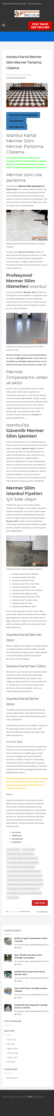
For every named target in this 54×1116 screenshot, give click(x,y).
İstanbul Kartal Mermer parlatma (24, 863)
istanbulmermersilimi (16, 78)
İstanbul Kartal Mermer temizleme (24, 889)
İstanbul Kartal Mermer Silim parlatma (26, 880)
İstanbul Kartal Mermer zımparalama (25, 893)
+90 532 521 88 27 (16, 121)
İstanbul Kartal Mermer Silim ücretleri (26, 884)
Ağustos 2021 (12, 1048)
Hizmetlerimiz (17, 839)
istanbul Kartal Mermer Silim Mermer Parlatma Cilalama (24, 62)
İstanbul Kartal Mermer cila (21, 854)
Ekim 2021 (11, 1044)
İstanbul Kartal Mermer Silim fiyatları (25, 876)
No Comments (42, 912)
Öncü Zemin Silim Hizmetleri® (23, 115)
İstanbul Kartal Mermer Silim (22, 867)
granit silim (29, 849)
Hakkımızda (17, 835)
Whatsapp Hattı (16, 127)
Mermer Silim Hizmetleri (30, 186)
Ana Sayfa (16, 832)
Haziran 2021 (12, 1057)
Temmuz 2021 (12, 1053)
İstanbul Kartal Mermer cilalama (23, 858)
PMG (30, 1096)
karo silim (14, 897)
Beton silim (14, 849)
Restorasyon (24, 911)
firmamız (36, 414)
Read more (40, 903)
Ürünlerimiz (16, 842)
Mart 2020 (11, 1062)
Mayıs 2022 (11, 1039)
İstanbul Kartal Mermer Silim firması (25, 871)
